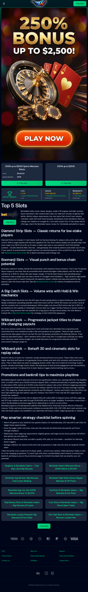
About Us (33, 551)
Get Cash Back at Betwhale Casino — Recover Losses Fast (66, 516)
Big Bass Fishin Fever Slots (49, 196)
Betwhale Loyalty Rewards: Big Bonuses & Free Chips (22, 516)
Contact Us (6, 560)
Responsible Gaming (37, 556)
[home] (39, 5)
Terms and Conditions (66, 556)
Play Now (80, 4)
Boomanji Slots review (45, 282)
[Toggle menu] (4, 3)
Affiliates (33, 560)
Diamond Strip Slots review (16, 253)
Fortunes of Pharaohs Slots (21, 196)
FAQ (3, 551)
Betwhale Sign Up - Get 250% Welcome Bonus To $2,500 (22, 491)
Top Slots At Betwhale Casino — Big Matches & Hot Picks (66, 491)
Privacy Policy (6, 556)
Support (62, 551)
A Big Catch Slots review (21, 313)
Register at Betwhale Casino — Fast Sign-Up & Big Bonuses (22, 467)
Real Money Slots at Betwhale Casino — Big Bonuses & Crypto (22, 504)
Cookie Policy (64, 560)
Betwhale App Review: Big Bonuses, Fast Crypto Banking (22, 479)
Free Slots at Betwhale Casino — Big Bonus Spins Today (66, 504)
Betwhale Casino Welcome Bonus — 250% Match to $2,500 (66, 467)
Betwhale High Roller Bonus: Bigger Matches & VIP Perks (66, 479)
